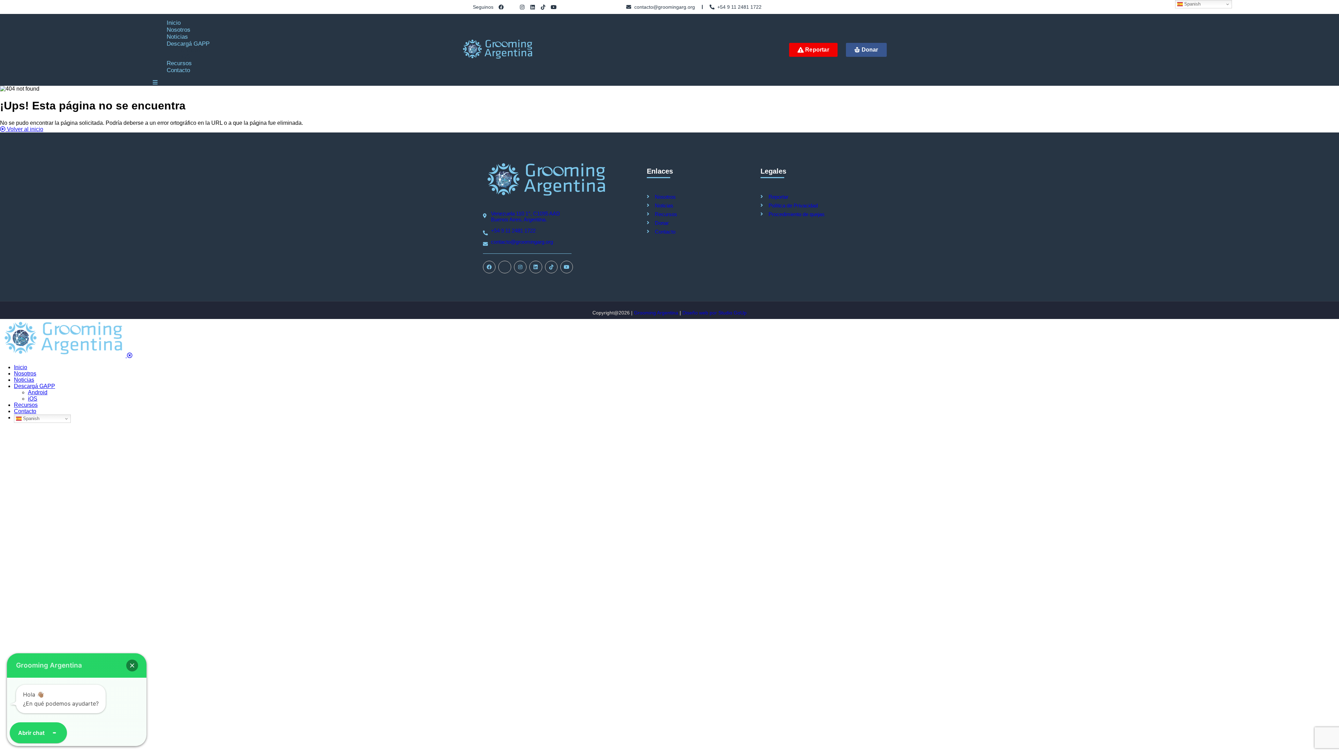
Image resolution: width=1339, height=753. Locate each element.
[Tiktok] (543, 7)
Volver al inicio (24, 129)
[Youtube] (553, 7)
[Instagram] (522, 7)
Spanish (30, 418)
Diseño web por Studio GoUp (714, 312)
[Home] (545, 197)
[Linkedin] (532, 7)
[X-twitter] (511, 7)
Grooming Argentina (656, 312)
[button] (132, 665)
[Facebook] (501, 7)
